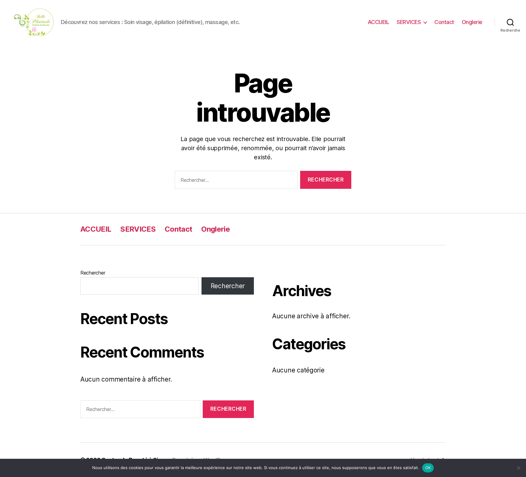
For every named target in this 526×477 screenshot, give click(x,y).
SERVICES (409, 22)
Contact (444, 22)
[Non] (518, 468)
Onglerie (472, 22)
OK (428, 467)
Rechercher (92, 273)
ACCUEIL (378, 22)
